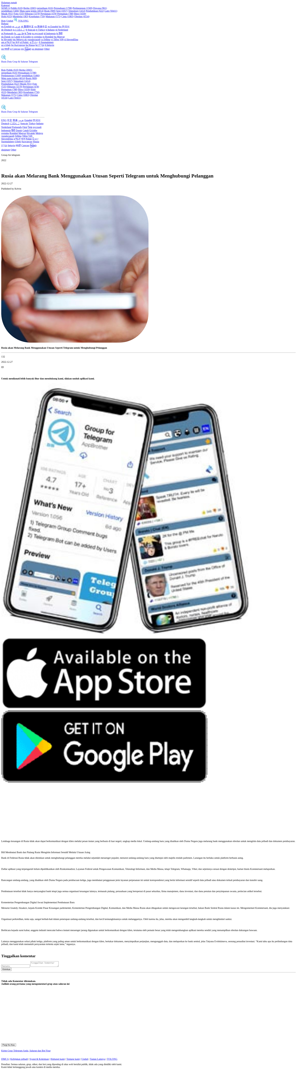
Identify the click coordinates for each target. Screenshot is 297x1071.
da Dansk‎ (6, 36)
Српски (25, 145)
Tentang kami (73, 1059)
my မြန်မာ (26, 49)
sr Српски (15, 49)
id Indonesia (50, 33)
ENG (3, 120)
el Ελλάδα (26, 36)
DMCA (5, 1059)
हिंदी (13, 130)
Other (47, 49)
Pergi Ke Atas (8, 1045)
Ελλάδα (33, 130)
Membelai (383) (20, 16)
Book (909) (50, 11)
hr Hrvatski (6, 39)
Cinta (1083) (67, 16)
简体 (15, 120)
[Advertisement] (94, 813)
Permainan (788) (65, 13)
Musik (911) (7, 13)
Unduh (9, 20)
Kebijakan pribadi (19, 1059)
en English (6, 26)
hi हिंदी (59, 33)
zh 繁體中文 (27, 26)
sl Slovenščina (71, 39)
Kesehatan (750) (37, 16)
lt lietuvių (49, 45)
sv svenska (36, 36)
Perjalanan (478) (49, 13)
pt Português (7, 33)
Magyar (22, 133)
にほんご (15, 123)
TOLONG (23, 20)
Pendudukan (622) (95, 11)
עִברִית (4, 145)
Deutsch (5, 123)
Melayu (39, 133)
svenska (5, 133)
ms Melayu (18, 39)
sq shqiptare (37, 49)
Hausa (36, 141)
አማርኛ (17, 138)
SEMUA (5, 8)
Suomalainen (7, 141)
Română (14, 133)
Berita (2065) (29, 8)
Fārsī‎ (24, 127)
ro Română (48, 36)
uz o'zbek (6, 45)
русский (37, 127)
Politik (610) (17, 8)
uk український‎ (32, 39)
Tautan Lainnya (97, 1059)
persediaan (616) (45, 8)
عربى (21, 120)
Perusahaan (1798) (63, 8)
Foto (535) (19, 13)
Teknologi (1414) (76, 11)
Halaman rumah (9, 2)
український (7, 136)
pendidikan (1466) (10, 11)
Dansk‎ (19, 130)
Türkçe (32, 123)
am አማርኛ (6, 42)
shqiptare (5, 149)
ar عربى (16, 26)
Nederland (6, 127)
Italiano (39, 123)
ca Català (15, 36)
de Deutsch (6, 29)
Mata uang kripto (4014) (32, 11)
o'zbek (18, 141)
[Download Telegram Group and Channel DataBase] (15, 20)
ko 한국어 (64, 26)
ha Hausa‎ (30, 45)
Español (28, 120)
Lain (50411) (111, 11)
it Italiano (50, 29)
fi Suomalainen (46, 42)
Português (17, 127)
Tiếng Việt (27, 136)
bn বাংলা (15, 42)
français (24, 123)
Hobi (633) (6, 16)
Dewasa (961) (100, 8)
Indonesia (6, 130)
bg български (18, 45)
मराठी (18, 145)
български (27, 141)
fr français (30, 29)
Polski (29, 138)
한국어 (36, 120)
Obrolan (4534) (81, 16)
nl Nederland (61, 29)
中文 (9, 120)
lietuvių (11, 145)
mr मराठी (5, 49)
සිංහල (35, 138)
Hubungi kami (58, 1059)
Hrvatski (31, 133)
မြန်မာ (33, 145)
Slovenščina (7, 138)
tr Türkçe (40, 29)
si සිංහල (34, 42)
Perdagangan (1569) (83, 8)
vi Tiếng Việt (57, 39)
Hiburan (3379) (32, 13)
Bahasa (4, 23)
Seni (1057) (62, 11)
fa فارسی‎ (19, 33)
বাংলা (23, 138)
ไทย (30, 127)
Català (26, 130)
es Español (53, 26)
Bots (3, 20)
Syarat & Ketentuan (39, 1059)
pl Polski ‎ (24, 42)
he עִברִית (39, 45)
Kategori (5, 5)
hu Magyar (59, 36)
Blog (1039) (80, 13)
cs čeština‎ (45, 39)
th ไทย (27, 33)
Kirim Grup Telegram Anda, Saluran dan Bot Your (26, 1050)
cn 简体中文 (40, 26)
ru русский (37, 33)
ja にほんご (19, 29)
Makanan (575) (53, 16)
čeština (18, 136)
